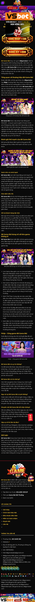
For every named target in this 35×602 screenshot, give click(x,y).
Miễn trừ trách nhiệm (10, 518)
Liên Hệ (5, 524)
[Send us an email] (2, 568)
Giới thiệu (6, 510)
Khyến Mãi (7, 521)
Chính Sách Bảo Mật (10, 512)
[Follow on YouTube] (11, 568)
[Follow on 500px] (14, 568)
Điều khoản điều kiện (10, 515)
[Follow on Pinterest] (8, 568)
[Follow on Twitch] (17, 568)
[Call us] (5, 568)
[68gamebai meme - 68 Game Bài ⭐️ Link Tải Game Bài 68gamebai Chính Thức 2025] (17, 3)
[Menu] (2, 3)
